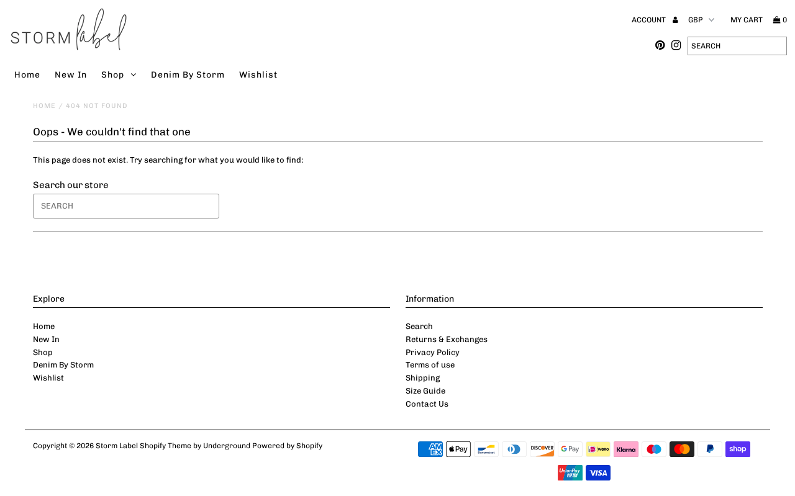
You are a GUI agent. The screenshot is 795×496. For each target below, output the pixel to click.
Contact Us (427, 403)
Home (27, 75)
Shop (112, 75)
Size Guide (425, 390)
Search (419, 326)
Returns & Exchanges (447, 339)
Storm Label (117, 445)
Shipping (423, 377)
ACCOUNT (650, 20)
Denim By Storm (188, 75)
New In (71, 75)
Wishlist (258, 75)
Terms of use (430, 364)
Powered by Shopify (287, 445)
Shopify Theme (165, 445)
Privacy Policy (433, 352)
